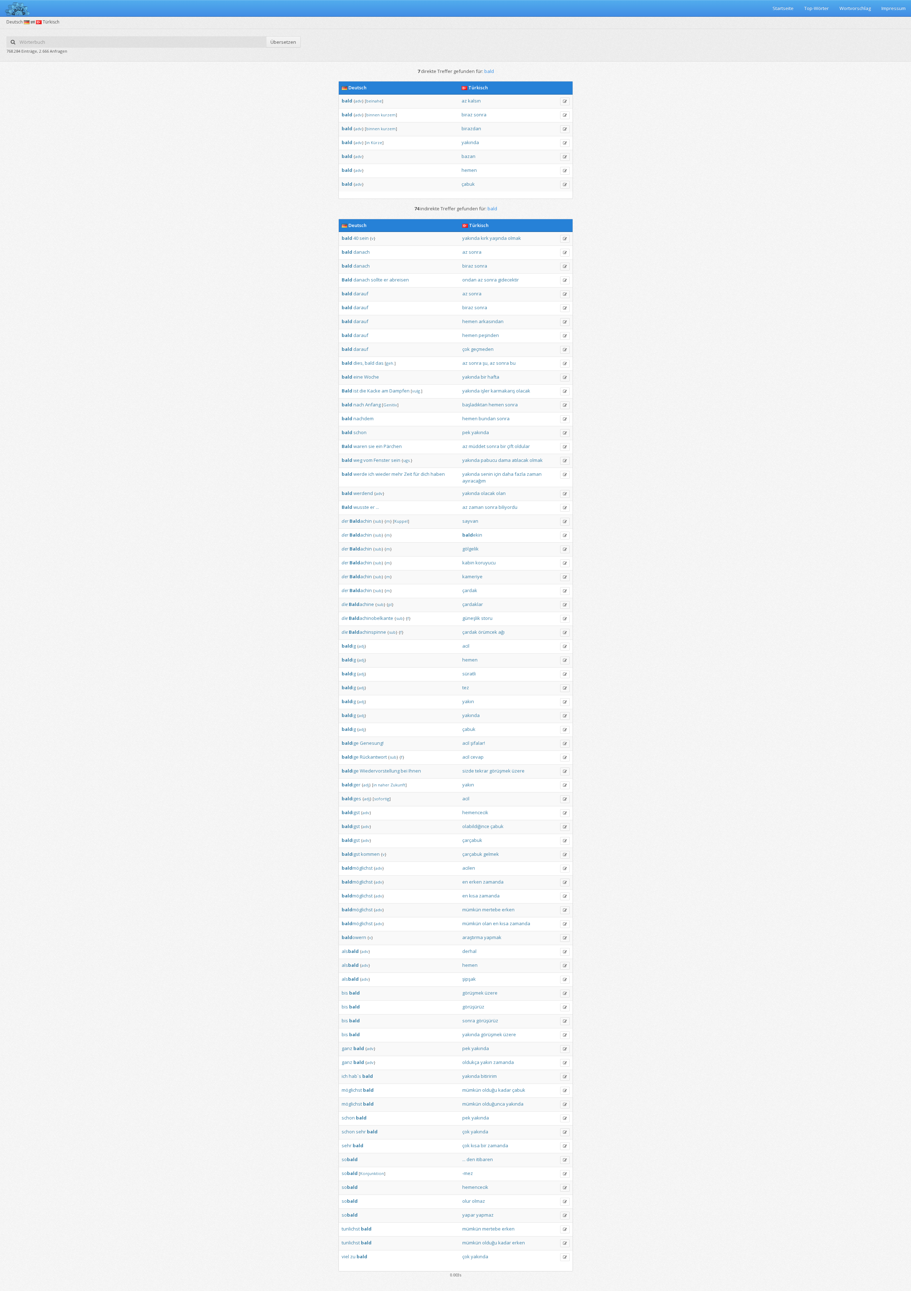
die (362, 391)
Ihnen (415, 771)
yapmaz (485, 1215)
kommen (370, 854)
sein (364, 238)
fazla (520, 474)
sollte (377, 279)
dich (425, 474)
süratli (469, 673)
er (386, 279)
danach (361, 252)
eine (358, 377)
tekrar (481, 771)
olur (466, 1201)
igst (351, 812)
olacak (523, 391)
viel (345, 1256)
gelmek (491, 854)
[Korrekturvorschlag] (565, 101)
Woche (371, 377)
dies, (358, 363)
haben (438, 474)
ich (371, 474)
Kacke (373, 391)
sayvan (470, 521)
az (464, 101)
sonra (480, 114)
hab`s (355, 1076)
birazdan (471, 128)
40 (355, 238)
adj (361, 646)
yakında (470, 142)
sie (371, 446)
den (471, 1159)
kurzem (388, 114)
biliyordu (508, 507)
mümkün (471, 909)
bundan (487, 418)
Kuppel (401, 521)
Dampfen (399, 391)
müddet (477, 446)
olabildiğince (475, 826)
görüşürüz (473, 1006)
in (368, 142)
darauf (360, 293)
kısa (473, 895)
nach (358, 404)
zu (353, 1256)
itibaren (484, 1159)
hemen (469, 170)
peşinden (489, 335)
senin (487, 474)
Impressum (893, 8)
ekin (472, 535)
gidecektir (508, 279)
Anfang (373, 404)
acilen (468, 868)
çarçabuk (472, 840)
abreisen (399, 279)
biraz (467, 114)
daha (508, 474)
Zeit (408, 474)
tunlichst (351, 1229)
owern (354, 937)
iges (351, 798)
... (377, 507)
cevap (477, 757)
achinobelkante (371, 618)
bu (513, 363)
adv (358, 101)
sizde (468, 771)
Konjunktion (372, 1173)
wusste (361, 507)
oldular (522, 446)
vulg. (416, 391)
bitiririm (489, 1076)
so (350, 1159)
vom (368, 460)
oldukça (470, 1062)
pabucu (489, 460)
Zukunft (397, 784)
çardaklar (472, 604)
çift (510, 446)
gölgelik (470, 549)
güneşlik (471, 618)
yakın (468, 701)
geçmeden (482, 349)
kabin (468, 562)
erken (475, 882)
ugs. (407, 460)
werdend (363, 493)
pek (466, 432)
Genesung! (372, 743)
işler (485, 391)
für (416, 474)
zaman (534, 474)
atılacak (520, 460)
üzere (518, 771)
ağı (501, 632)
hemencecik (475, 812)
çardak (469, 590)
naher (383, 784)
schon (360, 432)
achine (361, 604)
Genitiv (390, 404)
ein (379, 446)
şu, (486, 363)
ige (350, 743)
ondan (469, 279)
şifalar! (477, 743)
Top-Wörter (816, 8)
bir (483, 377)
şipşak (469, 979)
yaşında (498, 238)
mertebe (491, 909)
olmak (514, 238)
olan (501, 493)
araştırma (472, 937)
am (384, 391)
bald (369, 363)
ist (355, 391)
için (497, 474)
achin (360, 521)
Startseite (783, 8)
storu (487, 618)
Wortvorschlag (855, 8)
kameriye (472, 576)
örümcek (487, 632)
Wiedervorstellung (380, 771)
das (379, 363)
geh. (390, 363)
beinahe (374, 101)
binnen (373, 114)
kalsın (474, 101)
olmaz (478, 1201)
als (350, 951)
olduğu (489, 1090)
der (345, 521)
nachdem (363, 418)
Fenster (382, 460)
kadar (504, 1090)
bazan (468, 156)
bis (345, 993)
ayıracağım (474, 481)
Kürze (376, 142)
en (465, 882)
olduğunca (493, 1104)
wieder (382, 474)
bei (404, 771)
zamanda (493, 882)
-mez (467, 1173)
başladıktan (475, 404)
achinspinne (367, 632)
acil (465, 646)
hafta (493, 377)
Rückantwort (373, 757)
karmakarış (503, 391)
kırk (485, 238)
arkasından (491, 321)
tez (465, 687)
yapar (468, 1215)
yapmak (492, 937)
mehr (397, 474)
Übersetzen (283, 42)
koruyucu (485, 562)
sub (378, 521)
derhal (469, 951)
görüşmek (500, 771)
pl (390, 604)
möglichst (357, 868)
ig (349, 646)
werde (360, 474)
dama (504, 460)
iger (351, 784)
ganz (347, 1048)
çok (466, 349)
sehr (361, 1131)
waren (360, 446)
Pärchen (393, 446)
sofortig (381, 798)
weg (357, 460)
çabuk (468, 184)
